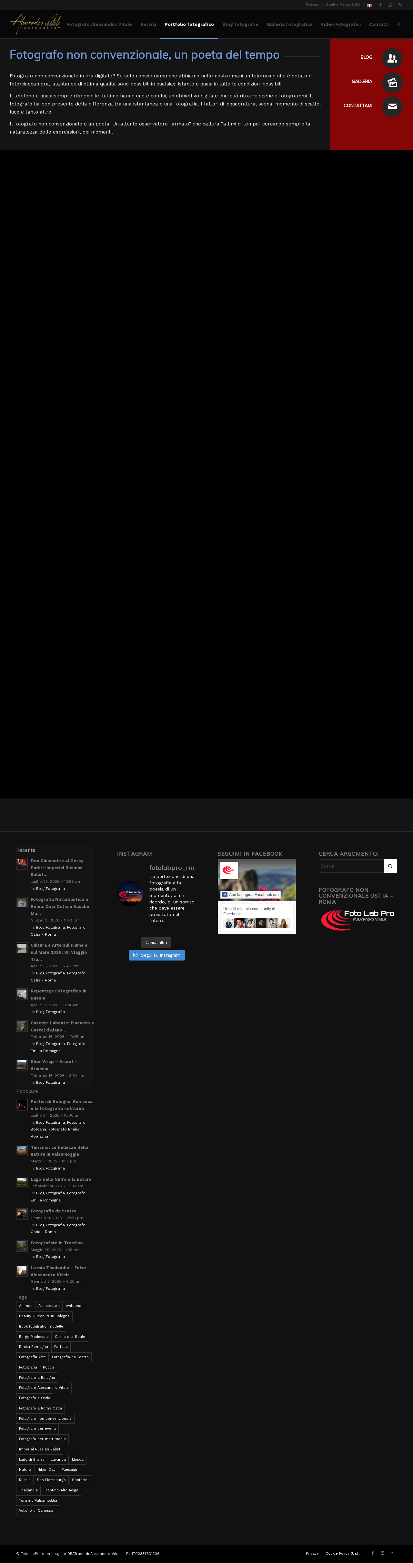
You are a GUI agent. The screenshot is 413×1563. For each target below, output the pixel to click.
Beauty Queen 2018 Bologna (44, 1316)
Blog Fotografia (50, 888)
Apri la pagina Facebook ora (254, 894)
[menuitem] (312, 4)
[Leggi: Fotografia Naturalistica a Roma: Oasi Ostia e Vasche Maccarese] (22, 902)
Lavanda (58, 1460)
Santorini (80, 1480)
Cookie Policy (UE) (343, 5)
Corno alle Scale (70, 1337)
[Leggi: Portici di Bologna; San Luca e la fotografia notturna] (22, 1104)
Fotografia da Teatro (70, 1357)
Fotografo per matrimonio (42, 1439)
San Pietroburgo (51, 1480)
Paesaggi (69, 1470)
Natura (25, 1470)
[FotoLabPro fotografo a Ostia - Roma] (35, 24)
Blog (366, 57)
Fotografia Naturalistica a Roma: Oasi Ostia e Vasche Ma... (60, 906)
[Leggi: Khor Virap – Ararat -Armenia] (22, 1064)
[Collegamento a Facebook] (380, 5)
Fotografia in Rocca (36, 1367)
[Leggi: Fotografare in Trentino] (22, 1246)
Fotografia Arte (32, 1357)
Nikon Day (46, 1470)
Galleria (362, 81)
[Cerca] (399, 24)
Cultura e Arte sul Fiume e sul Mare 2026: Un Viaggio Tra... (59, 952)
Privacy (312, 5)
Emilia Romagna (33, 1347)
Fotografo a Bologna (37, 1378)
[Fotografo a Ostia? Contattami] (392, 106)
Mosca (78, 1460)
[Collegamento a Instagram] (390, 5)
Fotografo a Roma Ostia (40, 1408)
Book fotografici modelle (41, 1326)
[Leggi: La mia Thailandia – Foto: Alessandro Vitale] (22, 1271)
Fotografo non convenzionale (45, 1419)
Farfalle (61, 1347)
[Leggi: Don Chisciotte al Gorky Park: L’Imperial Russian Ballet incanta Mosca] (22, 864)
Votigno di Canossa (36, 1510)
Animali (25, 1306)
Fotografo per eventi (37, 1429)
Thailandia (28, 1490)
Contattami (358, 105)
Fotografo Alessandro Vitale (44, 1388)
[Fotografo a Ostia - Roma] (392, 58)
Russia (25, 1480)
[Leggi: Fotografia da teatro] (22, 1214)
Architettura (49, 1306)
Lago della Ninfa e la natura (61, 1179)
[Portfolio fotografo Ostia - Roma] (392, 82)
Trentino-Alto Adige (61, 1490)
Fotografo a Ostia (34, 1398)
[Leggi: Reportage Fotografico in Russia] (22, 994)
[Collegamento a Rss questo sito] (400, 5)
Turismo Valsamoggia (38, 1500)
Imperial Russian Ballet (39, 1449)
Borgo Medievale (34, 1337)
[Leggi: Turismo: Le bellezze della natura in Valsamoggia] (22, 1150)
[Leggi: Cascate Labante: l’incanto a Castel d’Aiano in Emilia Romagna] (22, 1026)
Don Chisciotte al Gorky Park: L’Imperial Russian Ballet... (57, 867)
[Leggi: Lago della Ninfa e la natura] (22, 1182)
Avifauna (73, 1306)
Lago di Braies (32, 1460)
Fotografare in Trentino (57, 1242)
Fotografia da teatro (53, 1211)
